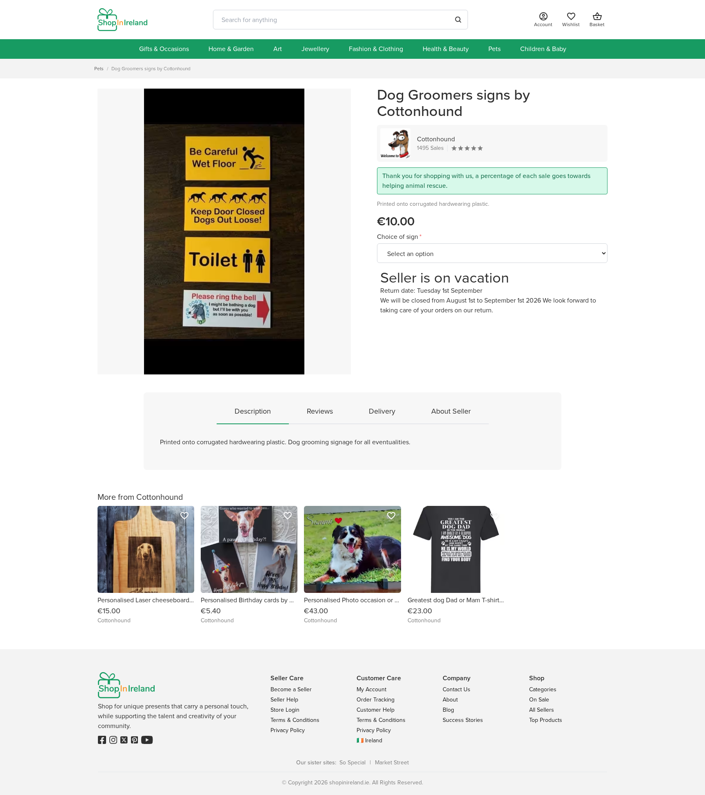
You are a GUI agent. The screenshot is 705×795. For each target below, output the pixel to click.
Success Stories (463, 720)
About (450, 699)
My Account (371, 689)
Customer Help (376, 710)
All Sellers (541, 710)
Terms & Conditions (294, 720)
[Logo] (122, 19)
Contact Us (456, 689)
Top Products (545, 720)
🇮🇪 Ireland (369, 740)
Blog (448, 710)
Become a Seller (291, 689)
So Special (352, 762)
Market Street (392, 762)
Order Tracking (376, 699)
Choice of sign (398, 236)
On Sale (539, 699)
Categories (542, 689)
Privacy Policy (287, 730)
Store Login (284, 710)
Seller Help (284, 699)
